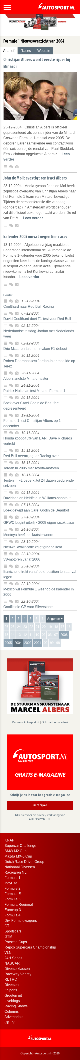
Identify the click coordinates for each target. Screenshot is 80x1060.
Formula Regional (18, 904)
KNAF (9, 840)
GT (6, 926)
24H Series (13, 958)
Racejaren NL (15, 872)
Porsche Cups (15, 942)
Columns (11, 1011)
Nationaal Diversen (19, 867)
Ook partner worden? (55, 722)
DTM (8, 936)
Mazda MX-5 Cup (18, 856)
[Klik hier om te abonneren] (40, 763)
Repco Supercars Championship (30, 947)
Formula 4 (12, 915)
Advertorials (13, 1017)
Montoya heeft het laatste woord (28, 535)
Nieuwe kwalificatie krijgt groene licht (32, 547)
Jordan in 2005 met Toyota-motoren (31, 468)
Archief (8, 51)
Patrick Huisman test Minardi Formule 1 (34, 391)
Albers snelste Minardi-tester (25, 378)
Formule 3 (12, 899)
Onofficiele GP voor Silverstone (28, 607)
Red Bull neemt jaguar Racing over (31, 456)
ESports (10, 990)
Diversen (11, 985)
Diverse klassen (17, 969)
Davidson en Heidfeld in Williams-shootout (36, 498)
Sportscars (12, 931)
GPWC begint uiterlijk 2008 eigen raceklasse (38, 522)
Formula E (12, 894)
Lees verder (33, 218)
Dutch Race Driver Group (24, 862)
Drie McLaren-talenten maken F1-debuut (35, 349)
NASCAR (12, 963)
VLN (8, 953)
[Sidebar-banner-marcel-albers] (40, 686)
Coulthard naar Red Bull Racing (28, 306)
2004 (18, 643)
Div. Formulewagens (20, 920)
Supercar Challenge (20, 846)
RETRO (10, 979)
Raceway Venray (17, 974)
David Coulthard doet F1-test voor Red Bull (37, 319)
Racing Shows (16, 1006)
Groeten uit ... (14, 995)
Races (26, 51)
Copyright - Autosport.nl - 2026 (40, 1053)
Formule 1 (12, 878)
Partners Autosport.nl (26, 722)
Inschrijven (40, 805)
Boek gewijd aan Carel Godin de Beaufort (36, 510)
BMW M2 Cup (15, 851)
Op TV (9, 1022)
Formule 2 (12, 888)
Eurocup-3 (12, 910)
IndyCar (10, 883)
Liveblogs (12, 1001)
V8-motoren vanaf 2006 (21, 559)
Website (43, 51)
